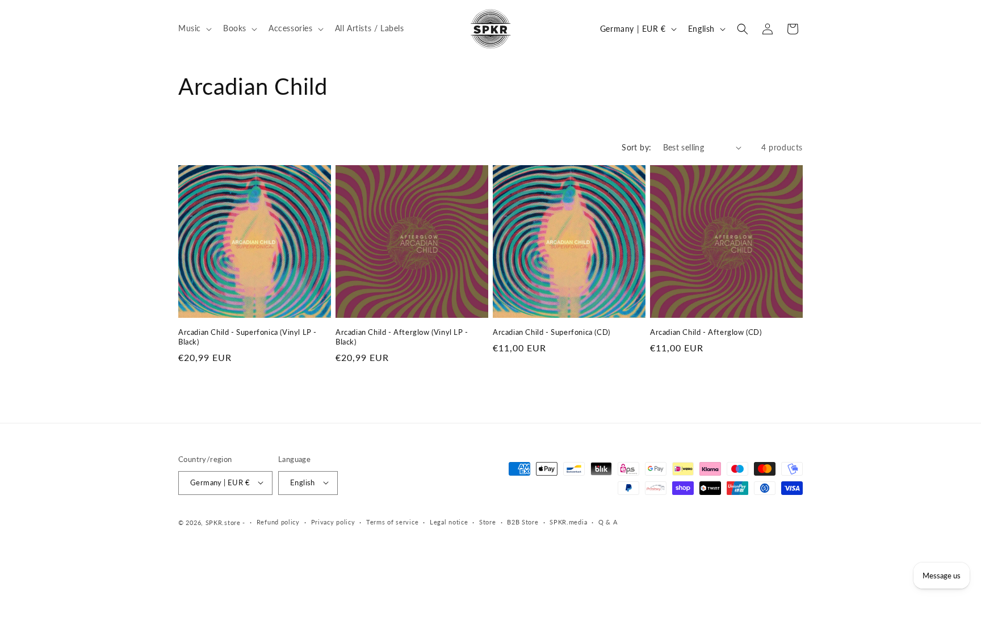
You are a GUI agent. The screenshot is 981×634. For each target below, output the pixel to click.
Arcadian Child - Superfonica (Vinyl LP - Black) (247, 337)
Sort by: (636, 147)
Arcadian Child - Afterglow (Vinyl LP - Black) (402, 337)
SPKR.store (223, 522)
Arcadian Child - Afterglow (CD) (706, 332)
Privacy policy (333, 522)
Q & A (608, 522)
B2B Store (522, 522)
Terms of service (392, 522)
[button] (193, 28)
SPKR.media (568, 522)
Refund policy (278, 522)
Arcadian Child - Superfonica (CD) (551, 332)
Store (487, 522)
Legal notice (449, 522)
